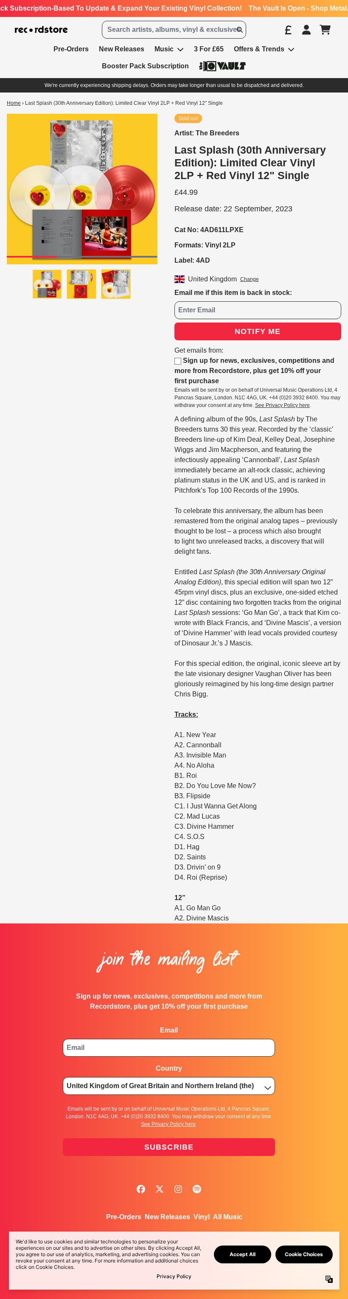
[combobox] (174, 30)
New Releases (167, 1216)
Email (169, 1030)
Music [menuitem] (164, 49)
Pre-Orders (123, 1216)
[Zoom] (82, 189)
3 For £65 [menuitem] (209, 49)
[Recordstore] (41, 29)
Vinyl (202, 1216)
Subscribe (169, 1147)
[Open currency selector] (287, 29)
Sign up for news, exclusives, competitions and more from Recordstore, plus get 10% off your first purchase (254, 370)
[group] (47, 284)
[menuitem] (222, 66)
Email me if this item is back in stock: (233, 292)
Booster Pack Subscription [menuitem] (145, 66)
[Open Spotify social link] (197, 1189)
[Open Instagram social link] (178, 1189)
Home (14, 103)
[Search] (239, 30)
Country (169, 1068)
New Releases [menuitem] (121, 49)
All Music (227, 1216)
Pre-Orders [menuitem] (71, 49)
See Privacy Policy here (282, 405)
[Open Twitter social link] (159, 1189)
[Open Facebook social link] (141, 1189)
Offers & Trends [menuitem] (259, 49)
